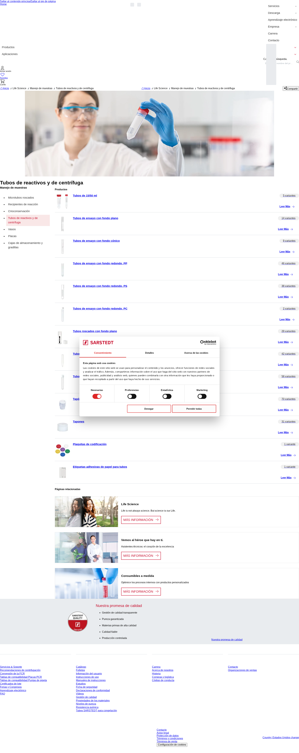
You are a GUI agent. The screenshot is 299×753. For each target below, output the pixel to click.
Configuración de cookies (172, 744)
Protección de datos (168, 735)
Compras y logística (163, 677)
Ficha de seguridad (86, 687)
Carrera (156, 667)
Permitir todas (194, 408)
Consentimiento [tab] (103, 352)
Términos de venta (167, 741)
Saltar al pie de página (43, 1)
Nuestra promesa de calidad (226, 639)
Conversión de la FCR (12, 673)
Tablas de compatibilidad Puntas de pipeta (23, 680)
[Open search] (298, 62)
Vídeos (80, 693)
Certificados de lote (10, 683)
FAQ (2, 693)
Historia (156, 673)
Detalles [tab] (149, 352)
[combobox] (279, 63)
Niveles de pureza (86, 703)
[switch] (132, 396)
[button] (5, 69)
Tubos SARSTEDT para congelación (96, 710)
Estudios (81, 683)
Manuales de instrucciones (91, 680)
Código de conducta (163, 680)
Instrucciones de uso (87, 677)
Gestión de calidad (86, 697)
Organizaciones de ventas (242, 670)
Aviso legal (163, 732)
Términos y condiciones (170, 738)
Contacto (233, 667)
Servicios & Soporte (11, 667)
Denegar (149, 408)
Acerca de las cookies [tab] (196, 352)
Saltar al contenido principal (15, 1)
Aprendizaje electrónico (13, 690)
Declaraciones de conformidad (93, 690)
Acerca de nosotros (162, 670)
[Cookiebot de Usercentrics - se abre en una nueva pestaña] (202, 342)
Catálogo (81, 667)
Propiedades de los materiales (93, 700)
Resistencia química (87, 707)
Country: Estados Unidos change (281, 737)
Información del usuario (89, 673)
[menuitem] (282, 6)
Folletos (80, 670)
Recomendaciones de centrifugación (20, 670)
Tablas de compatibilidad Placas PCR (21, 677)
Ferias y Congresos (11, 687)
